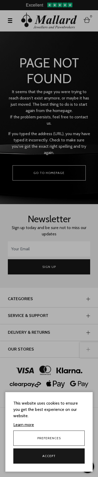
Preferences (49, 438)
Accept (49, 456)
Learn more (23, 424)
